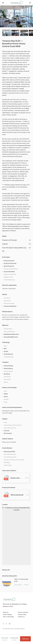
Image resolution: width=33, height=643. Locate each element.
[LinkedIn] (9, 623)
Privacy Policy (22, 614)
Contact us (21, 616)
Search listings (7, 614)
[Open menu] (3, 2)
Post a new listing (8, 616)
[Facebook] (4, 623)
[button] (16, 16)
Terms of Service (23, 612)
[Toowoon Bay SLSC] (6, 582)
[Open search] (30, 2)
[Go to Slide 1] (6, 33)
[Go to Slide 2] (15, 33)
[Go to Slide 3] (24, 33)
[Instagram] (6, 623)
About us (5, 612)
